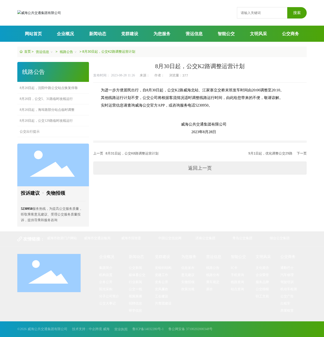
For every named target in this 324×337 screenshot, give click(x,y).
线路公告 (66, 52)
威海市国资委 (131, 238)
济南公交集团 (205, 238)
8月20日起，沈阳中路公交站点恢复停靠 (49, 84)
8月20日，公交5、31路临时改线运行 (46, 95)
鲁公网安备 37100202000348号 (190, 329)
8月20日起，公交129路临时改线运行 (46, 117)
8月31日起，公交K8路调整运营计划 (132, 153)
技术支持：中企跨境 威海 (91, 329)
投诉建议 (30, 193)
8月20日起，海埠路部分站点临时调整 (47, 106)
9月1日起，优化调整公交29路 (270, 153)
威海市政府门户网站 (62, 238)
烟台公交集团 (280, 238)
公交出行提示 (30, 128)
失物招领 (55, 193)
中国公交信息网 (169, 238)
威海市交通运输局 (97, 238)
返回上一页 (200, 168)
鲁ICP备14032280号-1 (148, 329)
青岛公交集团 (242, 238)
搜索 (297, 13)
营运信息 (42, 52)
